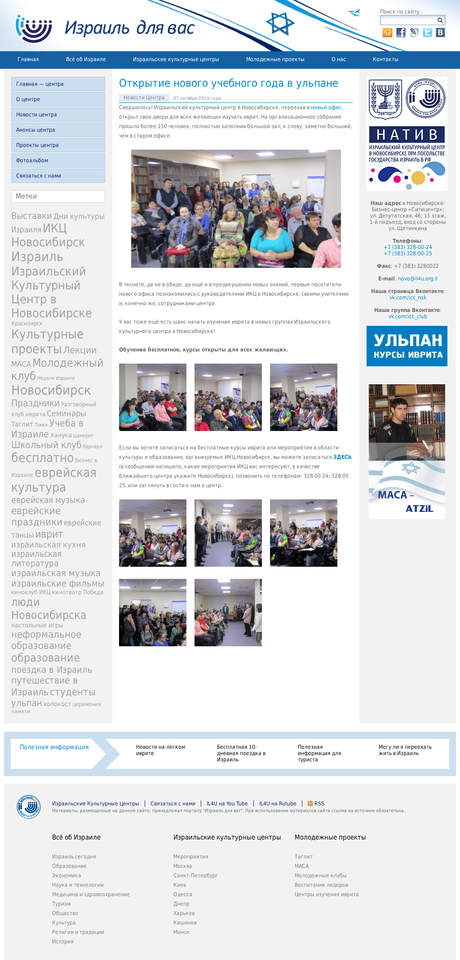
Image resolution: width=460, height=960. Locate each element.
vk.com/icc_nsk (407, 297)
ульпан (26, 703)
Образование (69, 866)
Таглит (22, 424)
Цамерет (83, 436)
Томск (41, 425)
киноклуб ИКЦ (31, 592)
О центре (28, 99)
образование (45, 657)
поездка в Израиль (52, 669)
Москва (182, 866)
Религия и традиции (78, 932)
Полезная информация (54, 747)
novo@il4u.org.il (418, 279)
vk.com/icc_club (408, 316)
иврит (49, 534)
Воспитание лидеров (321, 885)
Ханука (61, 435)
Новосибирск (51, 390)
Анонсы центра (35, 130)
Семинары (66, 413)
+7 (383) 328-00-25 (408, 253)
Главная (28, 59)
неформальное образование (46, 640)
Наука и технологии (78, 885)
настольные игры (37, 625)
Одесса (182, 894)
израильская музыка (56, 573)
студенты (73, 692)
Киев (179, 885)
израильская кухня (48, 544)
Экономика (66, 875)
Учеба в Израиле (47, 429)
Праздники (35, 403)
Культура (64, 923)
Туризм (61, 904)
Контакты (385, 59)
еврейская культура (54, 480)
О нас (339, 59)
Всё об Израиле (86, 59)
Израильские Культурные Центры (95, 803)
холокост (57, 703)
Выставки (31, 215)
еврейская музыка (48, 500)
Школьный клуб (46, 445)
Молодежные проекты (275, 59)
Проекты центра (37, 145)
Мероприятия (190, 856)
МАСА (21, 364)
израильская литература (36, 558)
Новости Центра (144, 97)
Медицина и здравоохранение (91, 894)
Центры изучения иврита (327, 894)
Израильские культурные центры (176, 59)
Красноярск (27, 323)
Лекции (80, 350)
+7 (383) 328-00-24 (408, 247)
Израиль (37, 256)
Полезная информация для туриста (319, 753)
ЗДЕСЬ (342, 457)
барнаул (92, 446)
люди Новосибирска (49, 609)
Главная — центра (40, 84)
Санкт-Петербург (195, 875)
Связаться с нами (38, 176)
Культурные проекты (47, 341)
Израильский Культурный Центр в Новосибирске (51, 292)
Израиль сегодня (74, 856)
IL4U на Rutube (277, 803)
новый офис (326, 107)
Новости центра (36, 114)
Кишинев (185, 923)
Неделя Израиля (56, 378)
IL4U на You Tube (227, 803)
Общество (65, 913)
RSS (319, 803)
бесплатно (42, 457)
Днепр (181, 904)
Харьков (184, 913)
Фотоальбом (32, 160)
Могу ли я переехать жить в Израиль (405, 750)
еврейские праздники (36, 516)
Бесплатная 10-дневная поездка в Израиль (241, 753)
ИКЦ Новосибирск (48, 235)
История (63, 941)
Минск (181, 932)
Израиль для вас (99, 25)
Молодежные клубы (321, 875)
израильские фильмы (57, 583)
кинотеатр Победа (77, 592)
